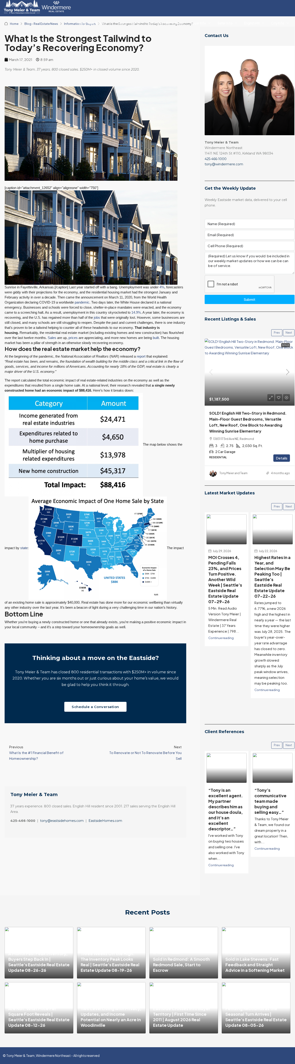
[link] (250, 372)
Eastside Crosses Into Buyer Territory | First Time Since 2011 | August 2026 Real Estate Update (181, 1017)
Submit (249, 299)
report (141, 356)
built (156, 338)
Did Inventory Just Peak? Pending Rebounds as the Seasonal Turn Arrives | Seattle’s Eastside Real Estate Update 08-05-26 (256, 1014)
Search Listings (129, 23)
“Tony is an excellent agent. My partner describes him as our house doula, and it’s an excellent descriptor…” (225, 809)
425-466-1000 (216, 159)
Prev (277, 332)
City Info (277, 23)
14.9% (136, 312)
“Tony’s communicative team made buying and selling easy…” (270, 801)
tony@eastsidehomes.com (62, 821)
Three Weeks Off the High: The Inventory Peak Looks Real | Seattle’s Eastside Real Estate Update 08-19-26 (110, 962)
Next (289, 332)
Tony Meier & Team (92, 23)
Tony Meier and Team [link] (233, 473)
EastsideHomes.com (105, 821)
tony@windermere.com (224, 164)
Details (281, 458)
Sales (52, 338)
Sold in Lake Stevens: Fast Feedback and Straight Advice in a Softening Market (255, 964)
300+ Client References (166, 23)
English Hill (252, 23)
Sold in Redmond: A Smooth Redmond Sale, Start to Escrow (181, 964)
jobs (97, 317)
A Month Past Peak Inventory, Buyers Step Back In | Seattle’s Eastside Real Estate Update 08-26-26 (39, 962)
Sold (285, 345)
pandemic (82, 302)
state (24, 548)
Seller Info (225, 23)
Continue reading (221, 638)
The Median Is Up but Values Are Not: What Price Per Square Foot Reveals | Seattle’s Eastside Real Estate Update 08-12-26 (39, 1014)
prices (73, 338)
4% (161, 287)
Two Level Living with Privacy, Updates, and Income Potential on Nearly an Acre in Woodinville (111, 1017)
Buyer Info (198, 23)
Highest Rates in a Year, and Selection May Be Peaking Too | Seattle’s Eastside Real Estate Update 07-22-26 (272, 577)
